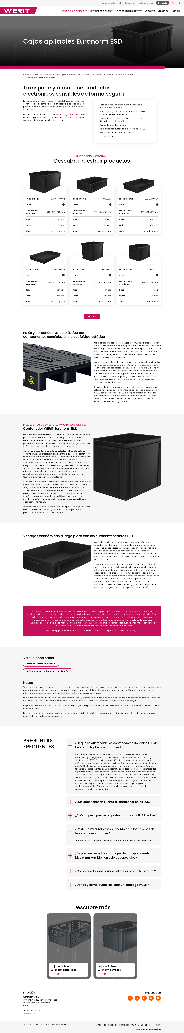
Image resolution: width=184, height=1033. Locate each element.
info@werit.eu (29, 1013)
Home (26, 74)
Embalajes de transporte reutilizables (72, 74)
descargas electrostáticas (72, 114)
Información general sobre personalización (47, 671)
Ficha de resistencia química (41, 663)
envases (79, 687)
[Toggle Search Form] (173, 3)
